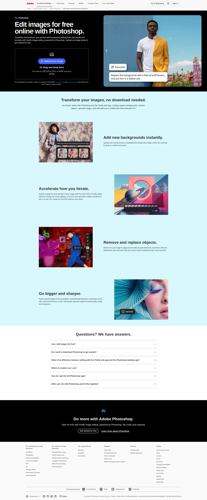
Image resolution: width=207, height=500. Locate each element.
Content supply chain (58, 455)
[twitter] (52, 496)
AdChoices (178, 496)
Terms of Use (59, 82)
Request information (136, 453)
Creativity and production (59, 461)
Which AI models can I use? (64, 368)
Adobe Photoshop (55, 8)
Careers (158, 456)
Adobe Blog (159, 482)
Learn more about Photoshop (115, 431)
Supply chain (160, 470)
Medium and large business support (114, 462)
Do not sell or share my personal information (152, 496)
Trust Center (160, 473)
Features (71, 3)
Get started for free (88, 431)
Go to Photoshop (157, 3)
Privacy (113, 496)
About (158, 453)
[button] (168, 3)
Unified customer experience (60, 458)
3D (27, 466)
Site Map (168, 496)
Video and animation (32, 461)
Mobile (81, 3)
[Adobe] (30, 3)
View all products (31, 475)
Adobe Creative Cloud (40, 8)
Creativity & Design (44, 3)
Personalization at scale (59, 452)
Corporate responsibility (163, 464)
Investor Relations (161, 467)
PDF (27, 464)
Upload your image (53, 61)
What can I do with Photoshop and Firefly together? (75, 384)
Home (29, 8)
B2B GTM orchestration (59, 464)
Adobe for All (160, 479)
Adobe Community (109, 456)
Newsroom (159, 462)
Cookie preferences (132, 496)
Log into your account (162, 450)
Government (81, 456)
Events (158, 459)
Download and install (110, 453)
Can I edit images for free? (63, 344)
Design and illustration (32, 458)
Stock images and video (33, 472)
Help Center (107, 450)
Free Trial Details (108, 3)
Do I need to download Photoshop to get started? (74, 352)
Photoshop (60, 3)
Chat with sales (134, 450)
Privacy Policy (72, 82)
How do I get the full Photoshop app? (68, 376)
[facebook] (44, 496)
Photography (29, 455)
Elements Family (31, 469)
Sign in (175, 3)
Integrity (158, 476)
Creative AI (29, 452)
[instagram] (48, 496)
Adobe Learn (108, 459)
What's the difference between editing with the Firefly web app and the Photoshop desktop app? (95, 360)
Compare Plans (93, 3)
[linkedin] (55, 496)
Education (81, 450)
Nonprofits (81, 453)
